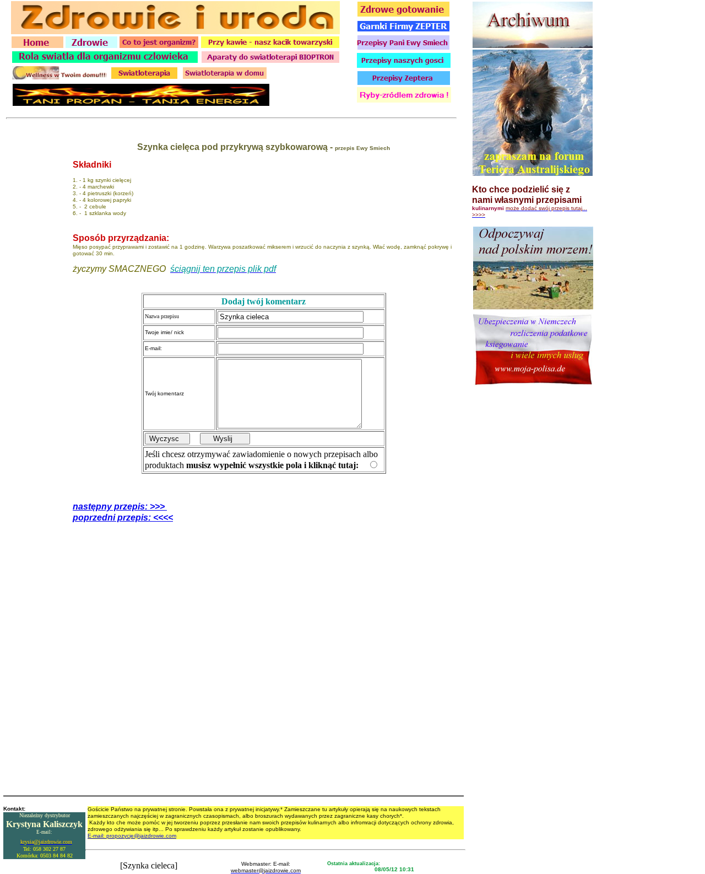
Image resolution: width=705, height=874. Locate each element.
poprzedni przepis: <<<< (123, 517)
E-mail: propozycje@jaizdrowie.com (132, 836)
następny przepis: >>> (120, 506)
